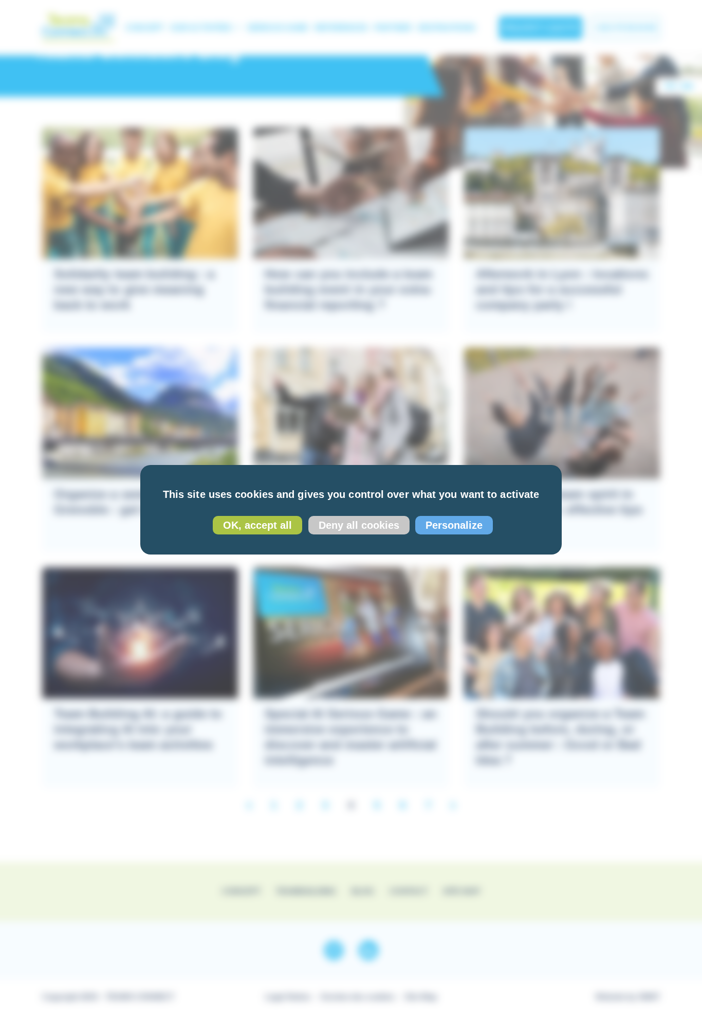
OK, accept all (257, 525)
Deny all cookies (359, 525)
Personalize (454, 525)
